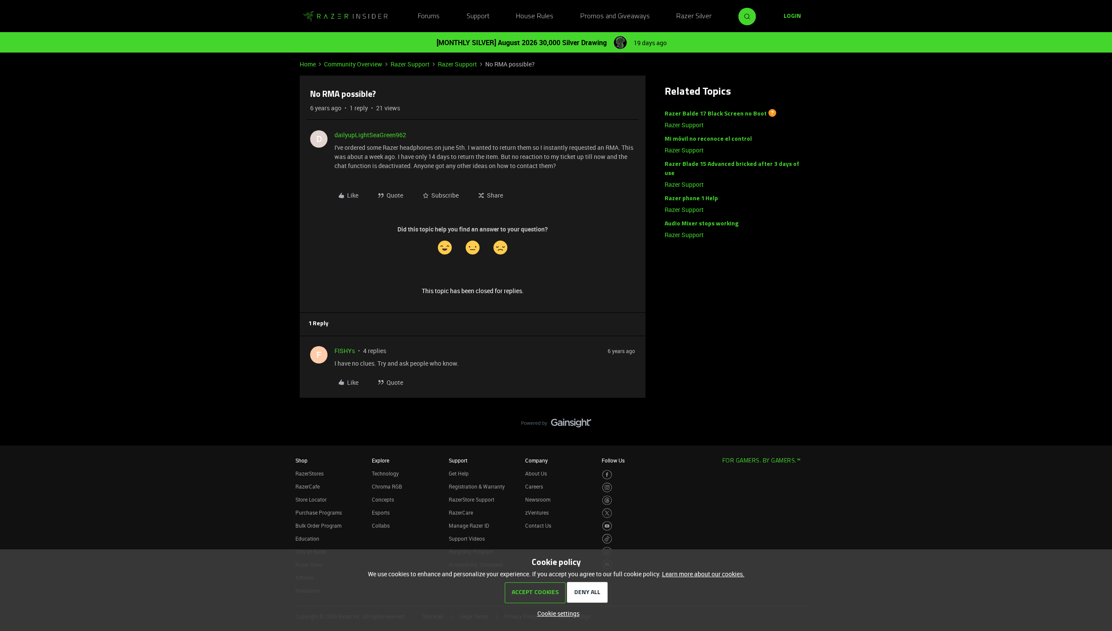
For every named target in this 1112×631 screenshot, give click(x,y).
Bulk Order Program (318, 525)
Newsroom (537, 499)
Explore (380, 460)
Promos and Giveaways (615, 16)
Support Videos (467, 538)
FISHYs (344, 351)
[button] (792, 16)
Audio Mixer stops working (701, 224)
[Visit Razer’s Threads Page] (607, 500)
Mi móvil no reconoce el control (708, 139)
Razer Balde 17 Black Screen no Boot (716, 114)
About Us (536, 473)
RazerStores (309, 473)
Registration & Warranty (477, 486)
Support (478, 16)
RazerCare (461, 512)
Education (307, 538)
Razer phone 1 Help (691, 199)
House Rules (534, 16)
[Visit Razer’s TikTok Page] (607, 538)
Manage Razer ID (469, 525)
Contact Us (538, 525)
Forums (429, 16)
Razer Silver (694, 16)
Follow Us (613, 460)
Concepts (383, 499)
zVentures (537, 512)
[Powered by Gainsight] (556, 425)
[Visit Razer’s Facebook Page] (607, 474)
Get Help (459, 473)
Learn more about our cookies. (703, 574)
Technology (385, 473)
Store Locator (311, 499)
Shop (301, 460)
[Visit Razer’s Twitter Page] (607, 513)
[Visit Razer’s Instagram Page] (607, 487)
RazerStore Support (471, 499)
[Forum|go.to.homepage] (345, 16)
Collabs (381, 525)
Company (536, 460)
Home (308, 64)
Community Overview (353, 64)
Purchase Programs (318, 512)
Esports (381, 512)
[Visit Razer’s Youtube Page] (607, 526)
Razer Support (410, 64)
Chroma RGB (387, 486)
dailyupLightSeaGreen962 (370, 135)
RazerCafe (307, 486)
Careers (534, 486)
